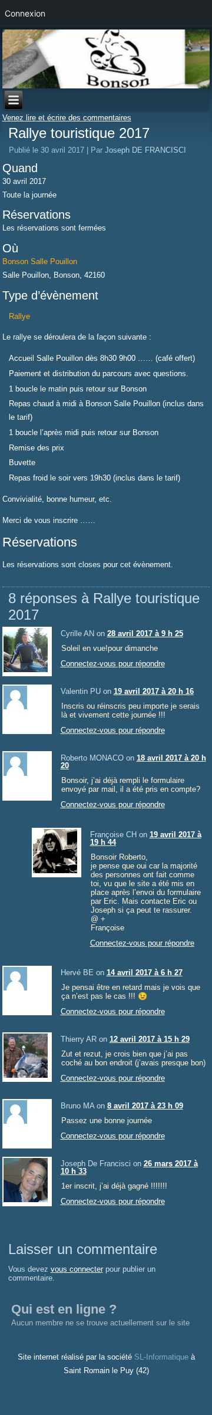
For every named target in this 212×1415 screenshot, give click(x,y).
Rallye (19, 316)
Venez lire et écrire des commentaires (66, 117)
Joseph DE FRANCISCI (145, 150)
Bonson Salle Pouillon (39, 261)
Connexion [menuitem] (25, 13)
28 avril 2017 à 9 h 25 (145, 633)
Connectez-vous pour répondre (113, 663)
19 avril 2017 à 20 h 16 (154, 691)
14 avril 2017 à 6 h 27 (145, 972)
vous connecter (77, 1269)
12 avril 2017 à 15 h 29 (150, 1039)
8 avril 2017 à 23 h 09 (145, 1105)
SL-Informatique (161, 1357)
